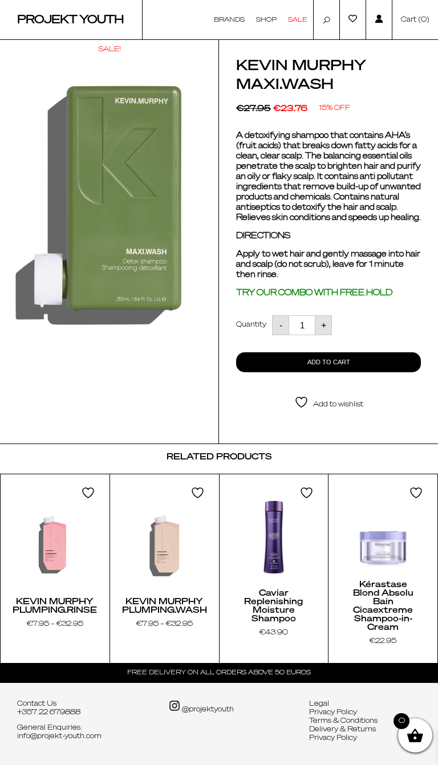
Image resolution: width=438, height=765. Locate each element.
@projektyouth (207, 709)
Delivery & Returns (342, 729)
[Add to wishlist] (89, 493)
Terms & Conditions (343, 721)
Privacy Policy (333, 712)
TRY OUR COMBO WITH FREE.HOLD (314, 293)
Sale (297, 20)
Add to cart (328, 362)
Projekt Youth (70, 20)
